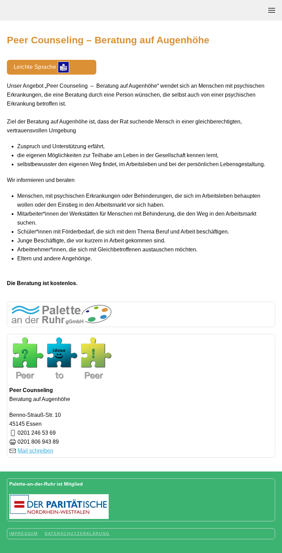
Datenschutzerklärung (77, 533)
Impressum (23, 533)
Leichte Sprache (36, 66)
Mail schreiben (35, 451)
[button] (271, 10)
